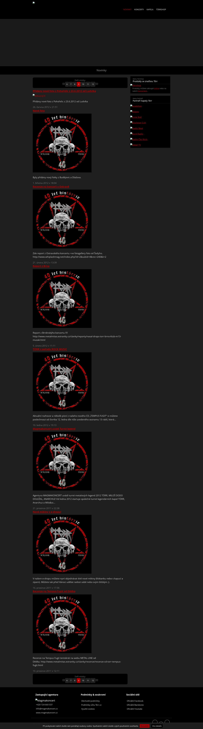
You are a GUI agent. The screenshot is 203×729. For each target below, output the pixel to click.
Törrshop (161, 9)
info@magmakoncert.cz (47, 708)
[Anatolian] (150, 106)
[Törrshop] (135, 85)
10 (83, 84)
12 (93, 84)
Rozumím (144, 726)
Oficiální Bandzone (135, 704)
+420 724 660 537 (44, 704)
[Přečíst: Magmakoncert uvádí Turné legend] (62, 489)
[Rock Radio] (150, 134)
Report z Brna (41, 266)
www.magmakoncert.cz (47, 712)
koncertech (142, 91)
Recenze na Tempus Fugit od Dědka (54, 591)
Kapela (150, 9)
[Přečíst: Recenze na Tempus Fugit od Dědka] (62, 652)
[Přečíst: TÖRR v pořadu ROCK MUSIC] (62, 410)
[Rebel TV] (150, 145)
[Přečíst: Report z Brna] (62, 327)
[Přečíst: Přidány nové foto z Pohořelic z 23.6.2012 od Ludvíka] (39, 95)
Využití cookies (88, 708)
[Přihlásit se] (168, 9)
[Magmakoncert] (45, 700)
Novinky (127, 9)
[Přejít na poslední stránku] (97, 84)
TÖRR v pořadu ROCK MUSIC (50, 349)
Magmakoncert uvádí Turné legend (54, 428)
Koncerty (139, 9)
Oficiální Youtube (134, 708)
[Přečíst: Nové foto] (62, 171)
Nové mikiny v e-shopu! (47, 511)
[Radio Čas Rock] (150, 139)
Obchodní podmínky (90, 700)
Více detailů (157, 726)
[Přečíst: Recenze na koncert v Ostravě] (62, 247)
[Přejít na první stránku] (63, 84)
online (156, 88)
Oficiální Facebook (135, 700)
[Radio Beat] (150, 128)
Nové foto (39, 110)
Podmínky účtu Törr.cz (91, 704)
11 (88, 84)
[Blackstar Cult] (150, 123)
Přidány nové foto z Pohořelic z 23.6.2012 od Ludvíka (64, 91)
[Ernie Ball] (150, 117)
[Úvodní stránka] (36, 3)
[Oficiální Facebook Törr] (154, 722)
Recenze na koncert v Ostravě (51, 186)
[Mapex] (150, 111)
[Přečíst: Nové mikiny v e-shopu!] (62, 572)
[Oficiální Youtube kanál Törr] (167, 722)
